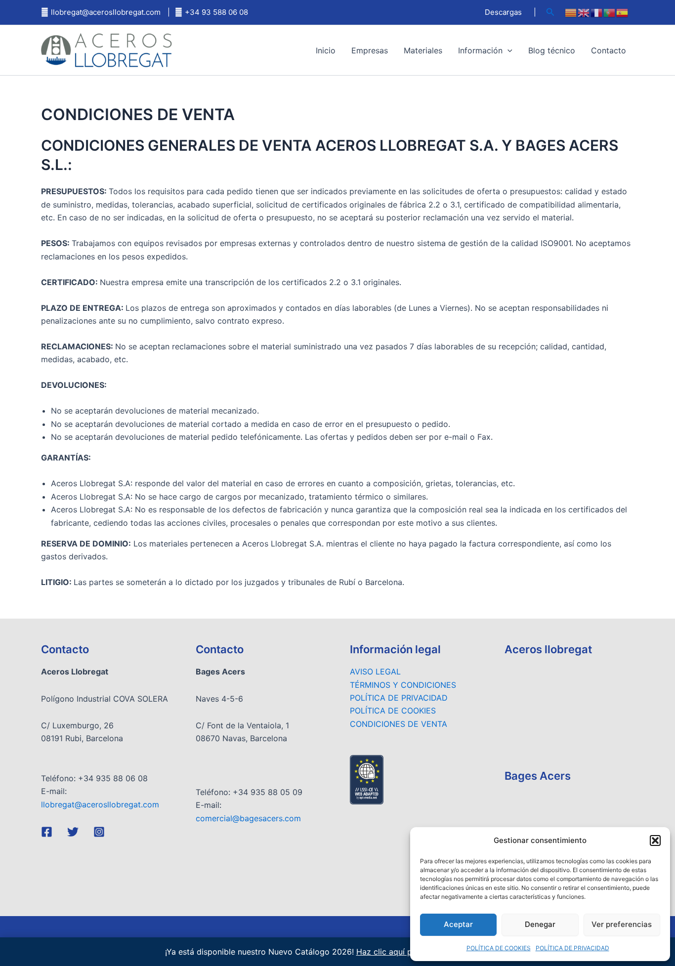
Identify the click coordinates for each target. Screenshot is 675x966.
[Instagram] (99, 832)
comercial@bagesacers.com (248, 818)
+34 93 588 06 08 (216, 12)
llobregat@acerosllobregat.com (106, 12)
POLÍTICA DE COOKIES (498, 948)
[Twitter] (73, 832)
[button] (655, 840)
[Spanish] (622, 12)
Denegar (540, 924)
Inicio (326, 50)
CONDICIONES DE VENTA (398, 724)
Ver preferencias (621, 924)
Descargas (503, 12)
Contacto (608, 50)
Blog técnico (551, 50)
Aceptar (458, 924)
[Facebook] (46, 832)
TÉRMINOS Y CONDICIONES (403, 685)
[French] (597, 12)
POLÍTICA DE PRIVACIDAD (572, 948)
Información (480, 50)
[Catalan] (571, 12)
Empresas (369, 50)
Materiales (423, 50)
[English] (584, 12)
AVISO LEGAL (375, 671)
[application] (507, 50)
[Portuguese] (609, 12)
